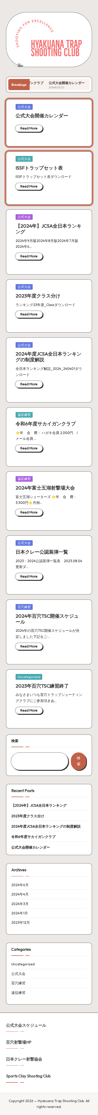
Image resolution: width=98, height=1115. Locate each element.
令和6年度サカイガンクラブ (46, 424)
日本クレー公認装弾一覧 (42, 552)
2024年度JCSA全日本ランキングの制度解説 (48, 357)
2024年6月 (20, 885)
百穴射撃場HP (18, 1042)
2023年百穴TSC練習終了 (42, 686)
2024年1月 (19, 913)
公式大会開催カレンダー (60, 83)
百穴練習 (24, 607)
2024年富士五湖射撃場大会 (45, 488)
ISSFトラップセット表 (39, 168)
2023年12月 (20, 922)
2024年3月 (20, 904)
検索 (14, 741)
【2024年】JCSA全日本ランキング (48, 229)
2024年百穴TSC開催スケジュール (47, 619)
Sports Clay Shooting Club (28, 1075)
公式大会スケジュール (26, 1025)
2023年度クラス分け (38, 296)
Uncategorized (29, 677)
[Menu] (20, 65)
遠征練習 (24, 415)
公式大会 (24, 107)
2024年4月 (20, 894)
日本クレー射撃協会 (24, 1059)
